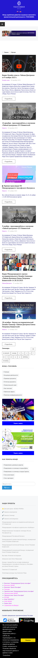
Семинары (5, 348)
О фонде (6, 372)
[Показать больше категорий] (33, 349)
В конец (6, 361)
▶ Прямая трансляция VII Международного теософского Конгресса (18, 187)
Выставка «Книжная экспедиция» (11, 555)
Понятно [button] (28, 640)
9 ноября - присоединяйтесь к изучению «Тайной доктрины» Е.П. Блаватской (17, 227)
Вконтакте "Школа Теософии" (12, 587)
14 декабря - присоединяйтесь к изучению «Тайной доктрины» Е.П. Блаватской (18, 124)
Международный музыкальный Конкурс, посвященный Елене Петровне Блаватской (18, 551)
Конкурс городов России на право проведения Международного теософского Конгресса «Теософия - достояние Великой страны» (17, 564)
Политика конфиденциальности (13, 395)
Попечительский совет (10, 385)
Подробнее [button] (6, 655)
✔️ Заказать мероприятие (9, 512)
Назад (14, 353)
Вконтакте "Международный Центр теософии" (17, 583)
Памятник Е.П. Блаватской (9, 569)
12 (19, 357)
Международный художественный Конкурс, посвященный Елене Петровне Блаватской (19, 540)
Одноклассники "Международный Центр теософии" (19, 591)
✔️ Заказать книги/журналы (10, 519)
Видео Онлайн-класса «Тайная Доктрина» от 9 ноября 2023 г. (18, 76)
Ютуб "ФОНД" (8, 601)
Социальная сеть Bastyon (11, 605)
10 (11, 357)
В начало (6, 353)
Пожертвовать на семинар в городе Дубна (16, 468)
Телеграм (7, 589)
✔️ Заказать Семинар (8, 515)
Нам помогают (8, 388)
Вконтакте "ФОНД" (9, 585)
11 (15, 357)
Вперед (25, 357)
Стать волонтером (9, 475)
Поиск (8, 487)
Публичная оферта (9, 391)
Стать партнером (8, 478)
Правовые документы (10, 378)
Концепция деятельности (11, 375)
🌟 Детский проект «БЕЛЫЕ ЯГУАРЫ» (13, 509)
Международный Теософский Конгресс (13, 536)
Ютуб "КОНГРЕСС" (9, 599)
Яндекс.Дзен (8, 603)
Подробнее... (9, 99)
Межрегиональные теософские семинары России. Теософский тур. (16, 532)
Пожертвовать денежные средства (13, 465)
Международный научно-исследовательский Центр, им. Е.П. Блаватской (18, 523)
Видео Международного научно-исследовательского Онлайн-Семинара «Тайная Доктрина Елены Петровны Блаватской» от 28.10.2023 (17, 277)
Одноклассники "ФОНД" (11, 593)
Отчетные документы (10, 382)
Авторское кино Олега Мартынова (12, 559)
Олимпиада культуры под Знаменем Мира (14, 573)
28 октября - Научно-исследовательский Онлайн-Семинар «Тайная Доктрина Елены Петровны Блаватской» (18, 324)
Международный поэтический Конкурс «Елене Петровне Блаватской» (18, 546)
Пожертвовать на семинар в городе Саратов (16, 471)
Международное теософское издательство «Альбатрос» (18, 527)
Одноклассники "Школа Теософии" (14, 595)
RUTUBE (6, 597)
